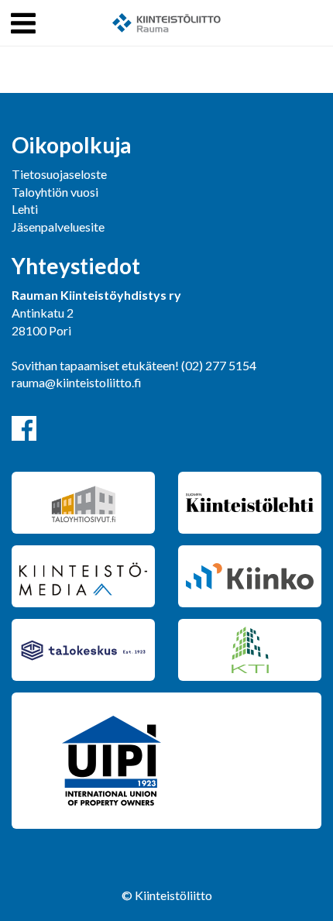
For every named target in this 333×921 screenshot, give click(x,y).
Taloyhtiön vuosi (55, 191)
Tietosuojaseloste (59, 174)
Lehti (25, 208)
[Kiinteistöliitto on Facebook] (24, 428)
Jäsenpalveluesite (58, 226)
